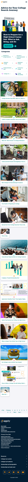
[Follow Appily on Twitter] (9, 472)
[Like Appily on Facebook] (13, 472)
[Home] (4, 2)
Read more (8, 46)
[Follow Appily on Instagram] (4, 472)
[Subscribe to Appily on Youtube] (23, 472)
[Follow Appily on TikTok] (18, 472)
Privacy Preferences (5, 447)
